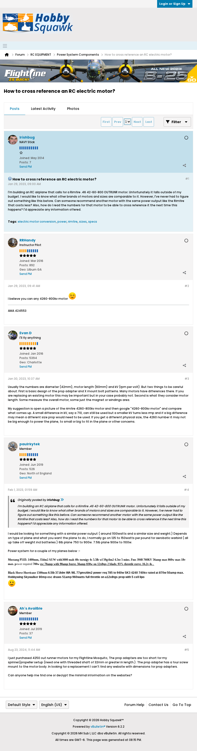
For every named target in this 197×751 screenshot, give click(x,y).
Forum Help (134, 704)
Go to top (181, 704)
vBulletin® (98, 726)
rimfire (73, 221)
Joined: (24, 158)
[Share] (184, 165)
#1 (187, 179)
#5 (186, 650)
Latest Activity (43, 108)
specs (92, 221)
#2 (187, 286)
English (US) (51, 704)
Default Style (19, 704)
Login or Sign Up (172, 4)
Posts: (24, 162)
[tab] (14, 109)
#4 (186, 490)
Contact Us (158, 704)
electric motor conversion (37, 221)
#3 (187, 379)
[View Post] (62, 500)
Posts (14, 108)
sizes (83, 221)
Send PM (25, 167)
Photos (73, 108)
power (62, 221)
